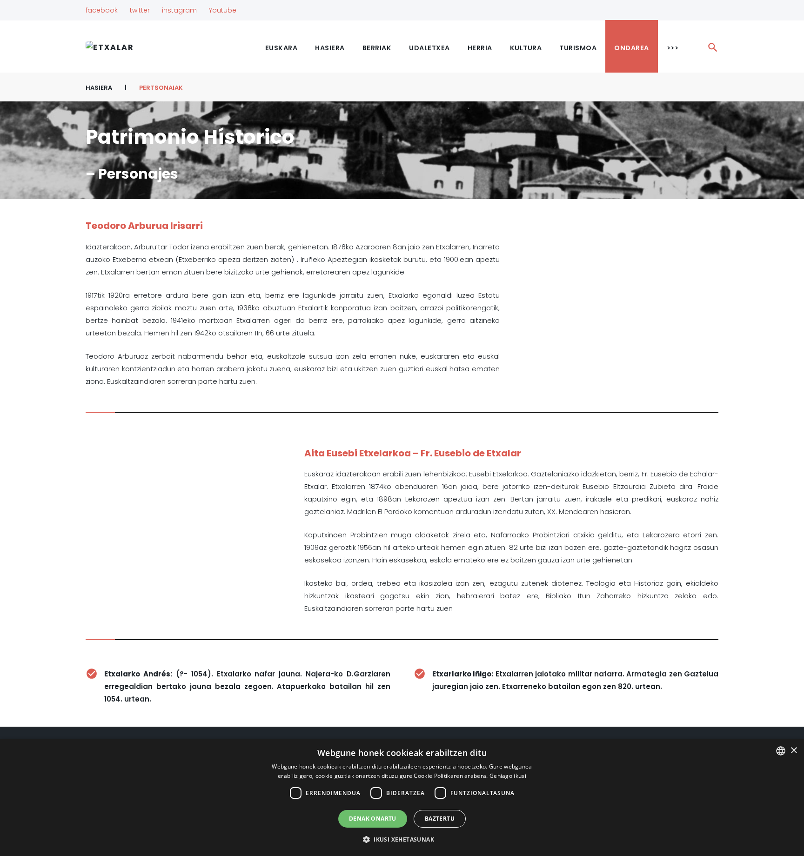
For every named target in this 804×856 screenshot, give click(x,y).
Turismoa (577, 48)
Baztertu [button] (440, 819)
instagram (179, 10)
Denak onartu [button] (372, 819)
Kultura (526, 48)
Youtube (222, 10)
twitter (140, 10)
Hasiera (330, 48)
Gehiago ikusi (507, 776)
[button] (402, 840)
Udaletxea (429, 48)
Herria (480, 48)
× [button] (793, 750)
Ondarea (631, 48)
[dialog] (402, 797)
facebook (102, 10)
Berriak (377, 48)
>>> (673, 48)
